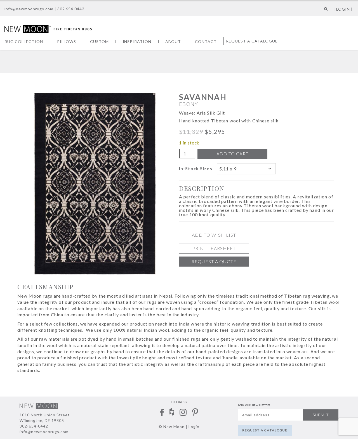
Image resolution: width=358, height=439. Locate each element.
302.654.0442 (71, 8)
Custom (99, 41)
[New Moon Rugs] (48, 28)
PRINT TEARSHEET (214, 248)
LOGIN (343, 9)
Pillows (66, 41)
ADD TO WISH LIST (214, 235)
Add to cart (232, 153)
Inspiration (137, 41)
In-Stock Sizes (195, 168)
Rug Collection (23, 41)
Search (324, 11)
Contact (206, 41)
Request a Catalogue (252, 41)
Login (194, 426)
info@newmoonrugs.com (28, 8)
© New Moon (172, 426)
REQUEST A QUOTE (214, 261)
